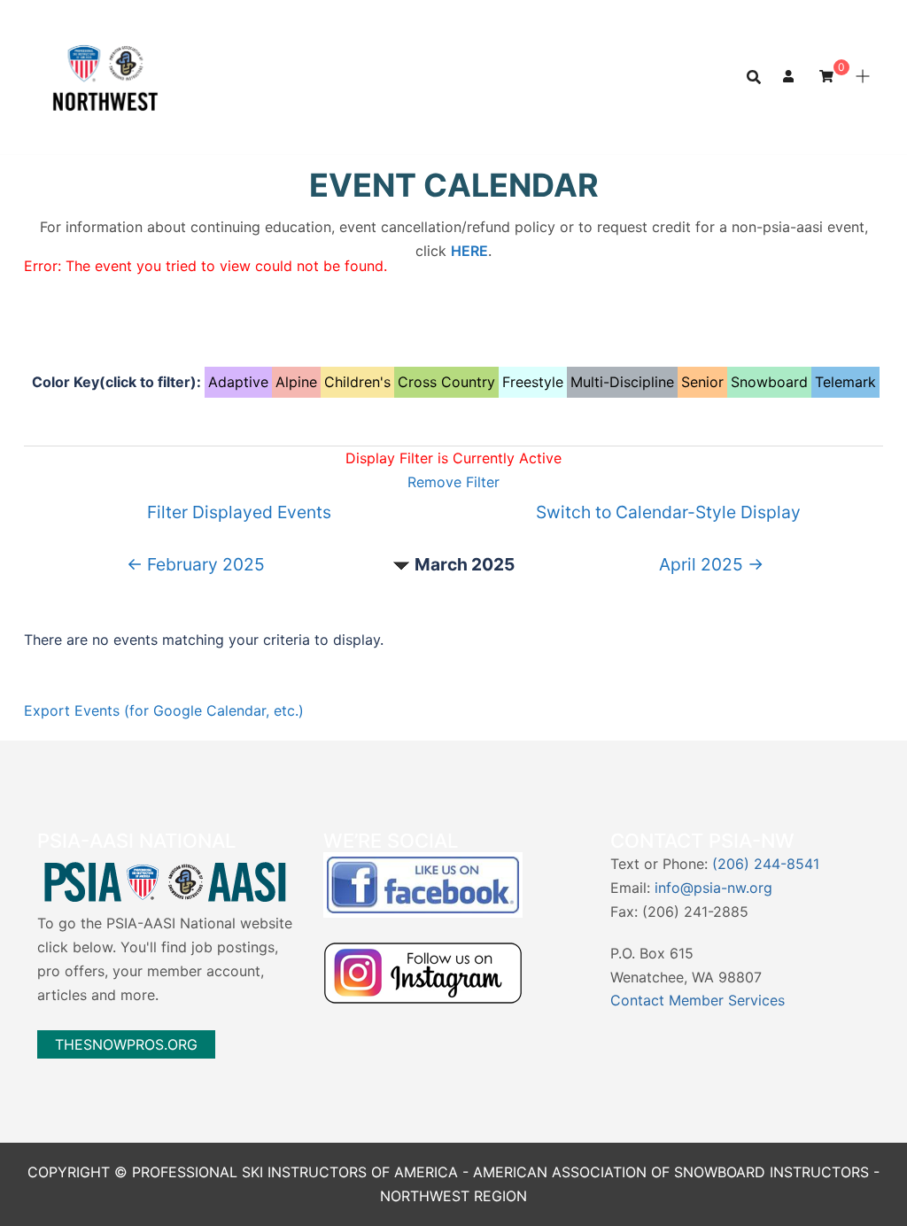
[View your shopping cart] (826, 75)
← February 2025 (196, 564)
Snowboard (769, 382)
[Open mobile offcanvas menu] (863, 77)
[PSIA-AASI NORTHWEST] (105, 75)
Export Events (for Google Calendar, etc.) (164, 710)
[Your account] (790, 77)
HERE (469, 251)
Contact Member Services (697, 1000)
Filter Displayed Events (239, 512)
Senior (702, 382)
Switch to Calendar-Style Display (668, 512)
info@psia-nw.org (713, 887)
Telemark (845, 382)
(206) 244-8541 (765, 864)
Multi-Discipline (622, 382)
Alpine (296, 382)
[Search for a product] (754, 77)
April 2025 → (711, 564)
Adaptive (238, 382)
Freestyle (532, 382)
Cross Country (446, 382)
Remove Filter (453, 482)
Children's (357, 382)
